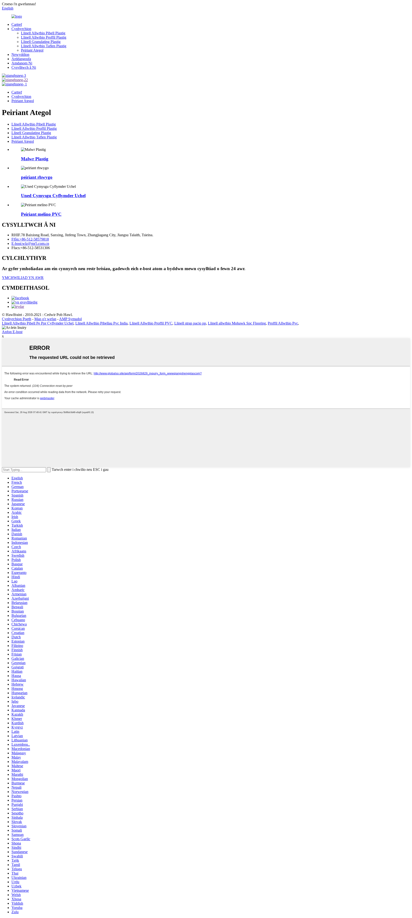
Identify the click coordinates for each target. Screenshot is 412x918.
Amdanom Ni (21, 63)
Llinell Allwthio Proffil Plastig (43, 37)
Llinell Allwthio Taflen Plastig (43, 46)
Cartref (16, 24)
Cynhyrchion (21, 29)
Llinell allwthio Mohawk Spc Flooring (237, 323)
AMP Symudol (70, 319)
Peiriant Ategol (32, 50)
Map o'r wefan (45, 319)
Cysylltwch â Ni (23, 67)
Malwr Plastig (34, 158)
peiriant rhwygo (36, 177)
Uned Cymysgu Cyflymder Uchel (53, 195)
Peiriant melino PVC (41, 214)
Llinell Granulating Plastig (41, 42)
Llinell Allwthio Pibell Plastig (43, 33)
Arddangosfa (21, 59)
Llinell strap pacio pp (190, 323)
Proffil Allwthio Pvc (283, 323)
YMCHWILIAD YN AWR (23, 278)
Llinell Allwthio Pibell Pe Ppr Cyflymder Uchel (37, 323)
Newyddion (20, 54)
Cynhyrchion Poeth (16, 319)
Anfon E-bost (12, 332)
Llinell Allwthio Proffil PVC (150, 323)
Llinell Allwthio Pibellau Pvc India (101, 323)
